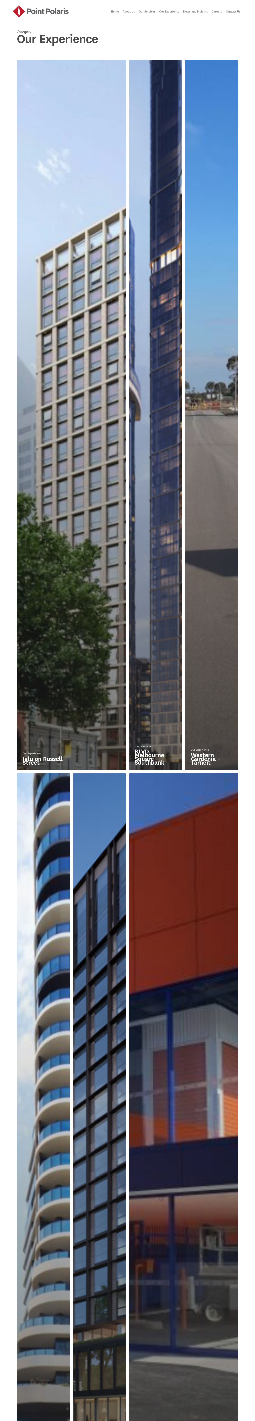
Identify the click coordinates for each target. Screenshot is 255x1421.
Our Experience (31, 753)
